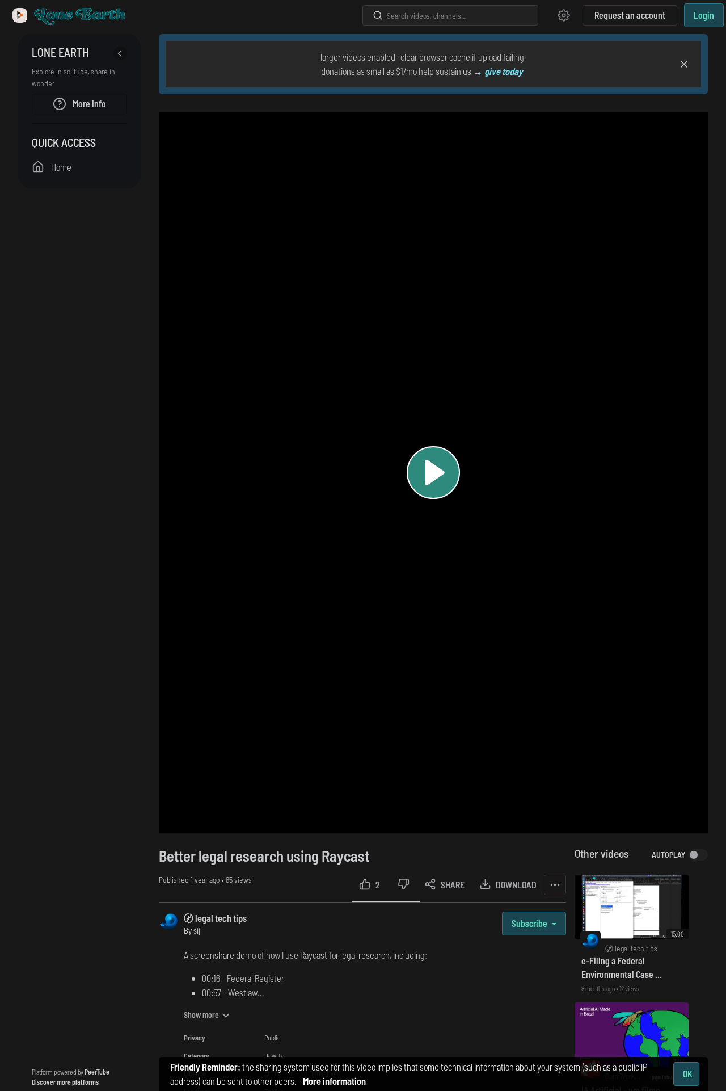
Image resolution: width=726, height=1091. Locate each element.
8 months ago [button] (598, 988)
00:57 (211, 992)
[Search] (378, 15)
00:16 (211, 978)
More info (88, 103)
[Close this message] (684, 64)
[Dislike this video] (403, 885)
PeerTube (97, 1072)
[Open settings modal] (564, 15)
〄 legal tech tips (215, 918)
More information (334, 1080)
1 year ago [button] (206, 879)
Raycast (313, 954)
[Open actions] (555, 885)
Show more (201, 1014)
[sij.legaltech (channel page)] (590, 940)
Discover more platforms (65, 1082)
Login (704, 15)
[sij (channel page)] (169, 920)
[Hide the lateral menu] (120, 53)
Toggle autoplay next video (698, 855)
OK (688, 1073)
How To (274, 1055)
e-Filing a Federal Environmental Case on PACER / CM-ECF (622, 968)
